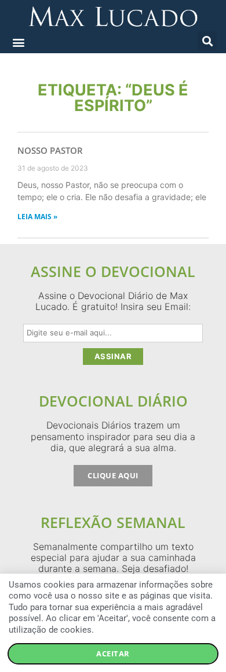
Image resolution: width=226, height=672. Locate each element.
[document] (113, 336)
